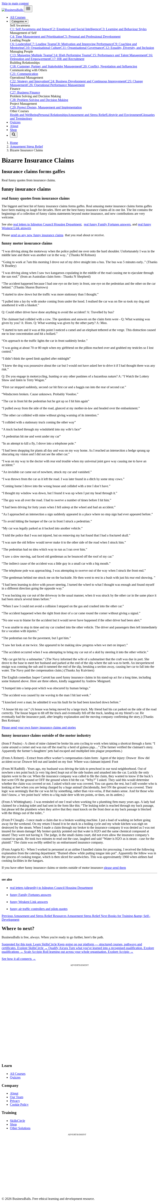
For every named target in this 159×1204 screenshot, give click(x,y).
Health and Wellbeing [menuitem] (24, 115)
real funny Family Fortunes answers (107, 224)
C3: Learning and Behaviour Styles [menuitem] (123, 29)
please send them (115, 867)
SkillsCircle (17, 1120)
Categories (19, 21)
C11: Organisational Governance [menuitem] (81, 47)
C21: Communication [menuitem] (24, 74)
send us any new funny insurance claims (37, 235)
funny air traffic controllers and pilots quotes (38, 909)
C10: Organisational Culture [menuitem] (42, 47)
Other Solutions (20, 1128)
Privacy (15, 1101)
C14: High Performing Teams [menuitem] (71, 55)
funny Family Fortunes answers (30, 895)
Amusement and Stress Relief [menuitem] (87, 115)
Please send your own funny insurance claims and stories (39, 727)
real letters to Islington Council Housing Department (47, 224)
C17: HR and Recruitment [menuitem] (67, 59)
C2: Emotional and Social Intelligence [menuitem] (75, 29)
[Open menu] (28, 8)
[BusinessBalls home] (13, 10)
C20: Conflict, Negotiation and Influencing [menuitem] (109, 66)
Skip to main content (15, 3)
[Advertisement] (79, 1013)
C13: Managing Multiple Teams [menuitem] (31, 55)
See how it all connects (19, 959)
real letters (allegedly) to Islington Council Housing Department (51, 887)
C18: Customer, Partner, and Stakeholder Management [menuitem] (45, 66)
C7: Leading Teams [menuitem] (43, 44)
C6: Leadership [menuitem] (20, 44)
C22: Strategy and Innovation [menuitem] (29, 81)
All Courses (17, 17)
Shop (13, 129)
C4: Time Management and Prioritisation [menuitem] (36, 36)
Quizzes (15, 122)
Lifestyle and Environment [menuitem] (123, 115)
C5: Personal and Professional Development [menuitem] (91, 36)
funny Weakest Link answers (29, 902)
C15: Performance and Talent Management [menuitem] (118, 55)
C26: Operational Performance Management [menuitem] (56, 85)
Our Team (16, 1097)
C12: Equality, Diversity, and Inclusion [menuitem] (128, 47)
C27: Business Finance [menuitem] (25, 92)
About (14, 126)
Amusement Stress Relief (26, 146)
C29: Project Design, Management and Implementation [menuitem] (46, 107)
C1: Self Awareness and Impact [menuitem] (30, 29)
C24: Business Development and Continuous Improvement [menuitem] (86, 81)
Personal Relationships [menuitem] (53, 115)
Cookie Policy (19, 1104)
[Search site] (13, 135)
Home (14, 143)
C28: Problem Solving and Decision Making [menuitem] (39, 100)
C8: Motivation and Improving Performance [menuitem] (84, 44)
